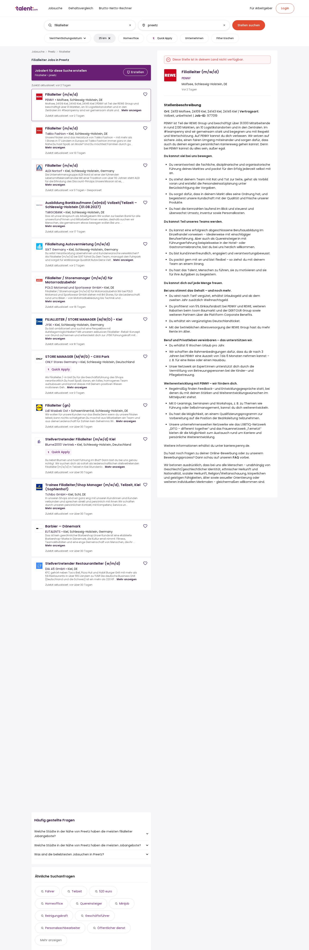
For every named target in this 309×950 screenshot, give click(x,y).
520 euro (105, 891)
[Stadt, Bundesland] (180, 25)
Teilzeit (77, 891)
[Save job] (145, 94)
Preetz (51, 51)
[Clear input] (130, 25)
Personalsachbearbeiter (62, 928)
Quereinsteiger (91, 903)
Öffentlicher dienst (111, 928)
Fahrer (49, 891)
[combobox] (89, 25)
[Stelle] (86, 25)
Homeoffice (54, 903)
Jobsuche (38, 51)
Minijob (124, 903)
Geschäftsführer (97, 916)
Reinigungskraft (56, 916)
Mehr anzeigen (131, 110)
